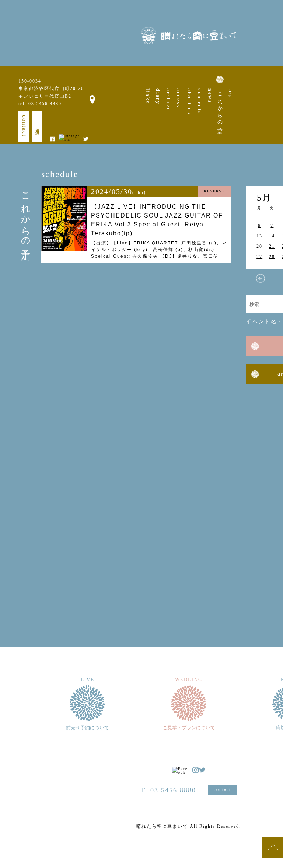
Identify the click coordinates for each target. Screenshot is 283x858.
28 (272, 256)
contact (24, 126)
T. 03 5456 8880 (168, 790)
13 (259, 236)
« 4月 (260, 278)
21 (272, 246)
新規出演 (37, 126)
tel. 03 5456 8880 (40, 103)
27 (259, 256)
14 (272, 236)
